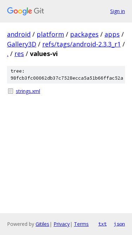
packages (84, 34)
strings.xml (28, 91)
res (19, 53)
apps (112, 34)
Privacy (62, 224)
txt (102, 224)
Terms (81, 224)
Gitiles (42, 224)
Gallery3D (21, 44)
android (19, 34)
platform (50, 34)
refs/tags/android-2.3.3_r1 (81, 44)
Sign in (117, 11)
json (119, 224)
